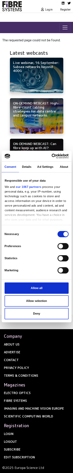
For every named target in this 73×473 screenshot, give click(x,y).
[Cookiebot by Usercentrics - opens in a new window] (52, 156)
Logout (10, 441)
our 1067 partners (28, 186)
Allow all (36, 288)
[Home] (18, 6)
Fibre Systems (15, 401)
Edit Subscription (19, 457)
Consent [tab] (10, 166)
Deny (36, 313)
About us (11, 344)
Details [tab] (27, 166)
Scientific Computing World (28, 416)
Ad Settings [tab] (45, 166)
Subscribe (12, 449)
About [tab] (64, 166)
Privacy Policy (16, 368)
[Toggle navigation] (65, 27)
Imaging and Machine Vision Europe (34, 408)
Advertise (12, 352)
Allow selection (36, 300)
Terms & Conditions (21, 375)
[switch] (63, 246)
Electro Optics (17, 393)
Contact (11, 360)
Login (8, 434)
